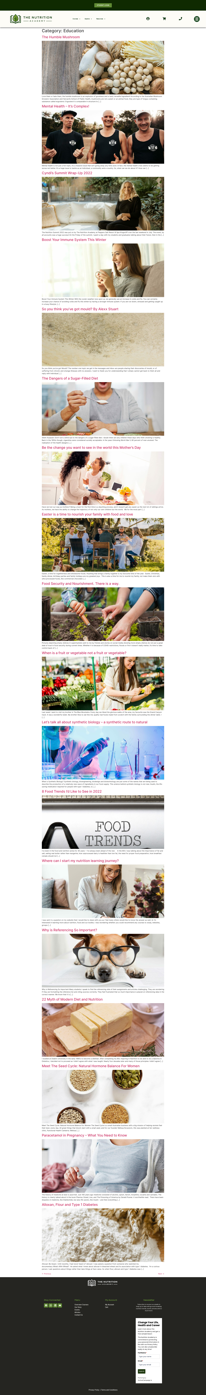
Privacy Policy (94, 1390)
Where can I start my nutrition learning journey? (80, 861)
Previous (46, 1274)
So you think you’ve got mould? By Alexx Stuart (80, 309)
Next (161, 1274)
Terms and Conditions (109, 1390)
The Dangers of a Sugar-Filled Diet (70, 378)
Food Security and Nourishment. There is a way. (80, 583)
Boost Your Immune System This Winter (74, 240)
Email (140, 1361)
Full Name (142, 1353)
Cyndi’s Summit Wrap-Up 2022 (67, 173)
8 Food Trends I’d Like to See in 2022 (72, 791)
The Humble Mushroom (61, 37)
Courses (75, 18)
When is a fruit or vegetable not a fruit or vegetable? (84, 653)
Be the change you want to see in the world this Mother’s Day (92, 447)
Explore (87, 18)
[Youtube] (60, 1305)
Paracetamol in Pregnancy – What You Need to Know (84, 1135)
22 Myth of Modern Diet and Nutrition (72, 999)
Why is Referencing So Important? (69, 930)
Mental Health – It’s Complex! (65, 106)
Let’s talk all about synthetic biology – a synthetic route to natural (94, 722)
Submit (141, 1371)
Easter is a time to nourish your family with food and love (87, 514)
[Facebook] (46, 1305)
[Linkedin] (55, 1305)
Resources (99, 18)
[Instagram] (51, 1305)
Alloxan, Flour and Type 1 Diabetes (70, 1204)
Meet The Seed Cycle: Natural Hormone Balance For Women (91, 1066)
